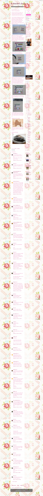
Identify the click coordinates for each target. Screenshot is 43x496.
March (28, 112)
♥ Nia (14, 475)
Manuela (14, 214)
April (28, 110)
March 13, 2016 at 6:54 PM (17, 479)
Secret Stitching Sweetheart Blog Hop (29, 132)
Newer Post (14, 485)
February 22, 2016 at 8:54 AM (17, 168)
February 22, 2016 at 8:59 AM (17, 194)
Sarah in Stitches (15, 437)
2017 (27, 95)
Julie (14, 419)
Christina (14, 425)
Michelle (14, 197)
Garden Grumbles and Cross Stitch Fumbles (28, 166)
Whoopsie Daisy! (28, 118)
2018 (27, 94)
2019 (27, 92)
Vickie (30, 23)
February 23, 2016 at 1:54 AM (17, 318)
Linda (14, 243)
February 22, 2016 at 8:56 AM (17, 178)
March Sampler (29, 114)
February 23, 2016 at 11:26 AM (17, 407)
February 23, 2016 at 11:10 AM (17, 397)
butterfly (14, 153)
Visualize (30, 154)
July (28, 106)
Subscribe (28, 14)
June (28, 107)
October (29, 101)
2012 (27, 150)
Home (18, 485)
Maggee (14, 410)
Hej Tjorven (28, 159)
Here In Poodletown (29, 140)
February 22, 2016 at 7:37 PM (17, 297)
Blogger (26, 490)
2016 (27, 97)
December (29, 98)
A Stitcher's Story (17, 3)
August (29, 104)
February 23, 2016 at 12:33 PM (17, 416)
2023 (27, 86)
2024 (27, 85)
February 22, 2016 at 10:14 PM (17, 310)
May (28, 109)
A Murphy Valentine (28, 129)
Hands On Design (28, 137)
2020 (27, 91)
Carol (14, 233)
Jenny (14, 252)
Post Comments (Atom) (18, 487)
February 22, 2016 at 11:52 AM (17, 202)
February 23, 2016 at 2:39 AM (17, 333)
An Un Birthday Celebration (29, 124)
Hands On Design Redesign (28, 121)
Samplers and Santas (28, 154)
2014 (27, 147)
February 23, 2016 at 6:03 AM (17, 344)
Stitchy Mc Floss (15, 181)
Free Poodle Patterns (14, 6)
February (29, 113)
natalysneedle (15, 353)
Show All (30, 182)
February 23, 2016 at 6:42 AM (17, 350)
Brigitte (14, 391)
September (29, 103)
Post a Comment (14, 481)
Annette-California (16, 205)
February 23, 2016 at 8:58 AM (17, 374)
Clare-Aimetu (15, 313)
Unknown (14, 377)
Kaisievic (14, 329)
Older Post (22, 485)
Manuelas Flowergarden (28, 172)
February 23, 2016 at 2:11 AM (17, 326)
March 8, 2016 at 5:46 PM (16, 472)
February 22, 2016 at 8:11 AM (17, 160)
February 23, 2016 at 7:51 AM (17, 358)
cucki (14, 321)
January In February (28, 135)
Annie (14, 163)
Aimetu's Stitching (27, 177)
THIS (12, 35)
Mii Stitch (14, 347)
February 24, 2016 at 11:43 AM (17, 449)
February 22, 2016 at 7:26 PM (17, 290)
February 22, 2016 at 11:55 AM (17, 211)
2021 (27, 89)
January (29, 144)
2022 (27, 88)
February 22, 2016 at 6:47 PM (17, 268)
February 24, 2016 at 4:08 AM (17, 441)
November (29, 100)
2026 (27, 82)
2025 (27, 83)
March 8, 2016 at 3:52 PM (16, 463)
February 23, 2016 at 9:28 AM (17, 388)
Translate (28, 20)
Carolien (14, 336)
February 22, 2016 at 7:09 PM (17, 278)
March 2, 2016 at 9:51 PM (16, 455)
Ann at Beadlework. (16, 400)
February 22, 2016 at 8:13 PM (17, 304)
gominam (14, 369)
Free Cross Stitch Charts (20, 6)
